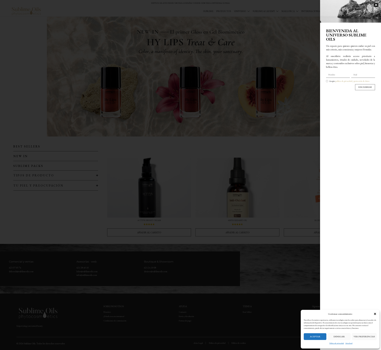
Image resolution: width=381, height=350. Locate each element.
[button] (375, 313)
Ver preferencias (364, 336)
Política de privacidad (336, 343)
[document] (190, 175)
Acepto (349, 81)
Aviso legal (348, 343)
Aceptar (315, 336)
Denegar (339, 336)
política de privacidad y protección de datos (352, 81)
